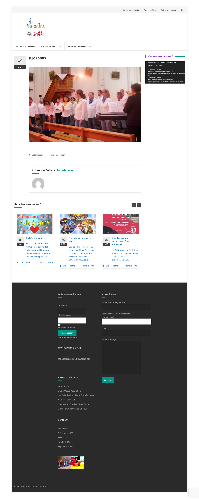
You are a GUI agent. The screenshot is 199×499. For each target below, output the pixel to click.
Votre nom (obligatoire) (113, 302)
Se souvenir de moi (67, 327)
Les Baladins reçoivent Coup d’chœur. (121, 241)
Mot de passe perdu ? (69, 337)
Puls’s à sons (34, 238)
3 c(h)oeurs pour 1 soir (69, 391)
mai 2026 (62, 428)
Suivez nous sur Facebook (74, 358)
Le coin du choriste (132, 10)
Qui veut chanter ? (169, 10)
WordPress (43, 486)
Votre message (109, 339)
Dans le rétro (26, 262)
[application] (165, 72)
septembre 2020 (66, 446)
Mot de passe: (65, 315)
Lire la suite (45, 262)
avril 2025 (62, 437)
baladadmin (59, 155)
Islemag (18, 486)
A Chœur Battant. (66, 399)
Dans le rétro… (150, 10)
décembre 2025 (65, 433)
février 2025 (64, 442)
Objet (104, 328)
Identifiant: (63, 305)
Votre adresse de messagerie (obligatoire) (116, 315)
